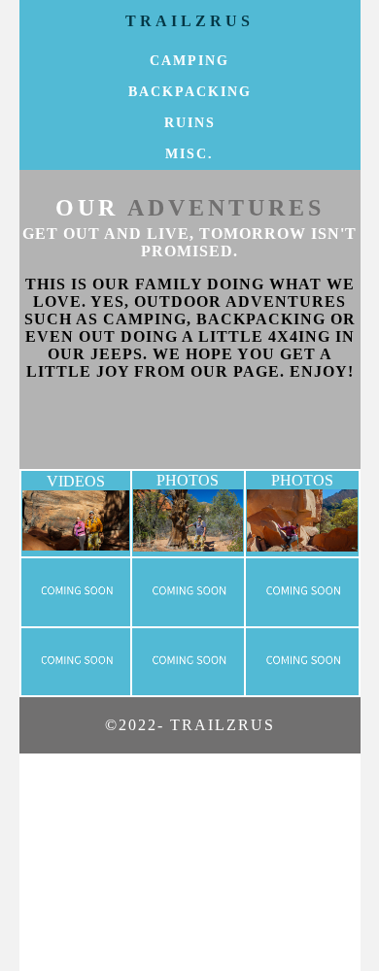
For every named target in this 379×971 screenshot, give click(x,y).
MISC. (189, 154)
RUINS (190, 123)
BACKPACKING (190, 91)
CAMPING (189, 60)
